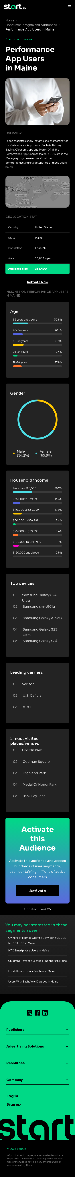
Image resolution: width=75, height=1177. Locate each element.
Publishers (15, 1030)
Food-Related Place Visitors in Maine (31, 971)
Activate (37, 891)
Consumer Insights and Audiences (31, 25)
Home (9, 20)
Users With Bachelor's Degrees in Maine (33, 981)
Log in (12, 1096)
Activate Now (37, 282)
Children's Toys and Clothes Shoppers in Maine (37, 961)
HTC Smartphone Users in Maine (28, 950)
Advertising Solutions (25, 1046)
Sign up (13, 1104)
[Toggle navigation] (68, 6)
